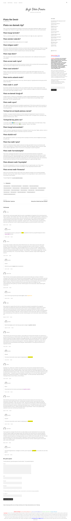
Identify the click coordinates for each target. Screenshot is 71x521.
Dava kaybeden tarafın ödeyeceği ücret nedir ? (58, 20)
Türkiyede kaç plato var (31, 192)
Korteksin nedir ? (53, 45)
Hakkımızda (20, 2)
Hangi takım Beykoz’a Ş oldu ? (55, 34)
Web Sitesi (5, 485)
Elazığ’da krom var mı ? (54, 26)
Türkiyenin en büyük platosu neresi (9, 194)
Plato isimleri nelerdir (41, 188)
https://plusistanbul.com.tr (30, 505)
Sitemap (38, 505)
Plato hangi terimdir (33, 188)
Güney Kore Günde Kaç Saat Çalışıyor (39, 201)
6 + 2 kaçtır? (5, 493)
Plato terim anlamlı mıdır (22, 192)
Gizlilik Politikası (10, 2)
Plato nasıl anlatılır (7, 190)
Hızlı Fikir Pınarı (35, 9)
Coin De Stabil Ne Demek (17, 178)
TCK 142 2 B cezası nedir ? (55, 31)
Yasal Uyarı (15, 2)
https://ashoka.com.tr (20, 505)
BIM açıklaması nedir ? (54, 42)
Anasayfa (4, 2)
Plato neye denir (13, 192)
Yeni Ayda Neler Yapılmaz (9, 201)
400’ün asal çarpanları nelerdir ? (56, 39)
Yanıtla (10, 224)
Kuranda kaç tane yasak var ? (55, 23)
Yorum (4, 463)
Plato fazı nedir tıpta (16, 188)
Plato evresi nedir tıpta (7, 188)
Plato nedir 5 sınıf (31, 190)
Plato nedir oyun (6, 192)
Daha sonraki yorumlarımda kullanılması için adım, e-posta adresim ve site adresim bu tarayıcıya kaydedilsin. (22, 491)
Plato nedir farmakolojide (40, 190)
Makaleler (8, 183)
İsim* (4, 476)
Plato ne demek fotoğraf (15, 190)
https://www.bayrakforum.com (9, 505)
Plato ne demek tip (24, 190)
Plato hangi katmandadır (25, 188)
